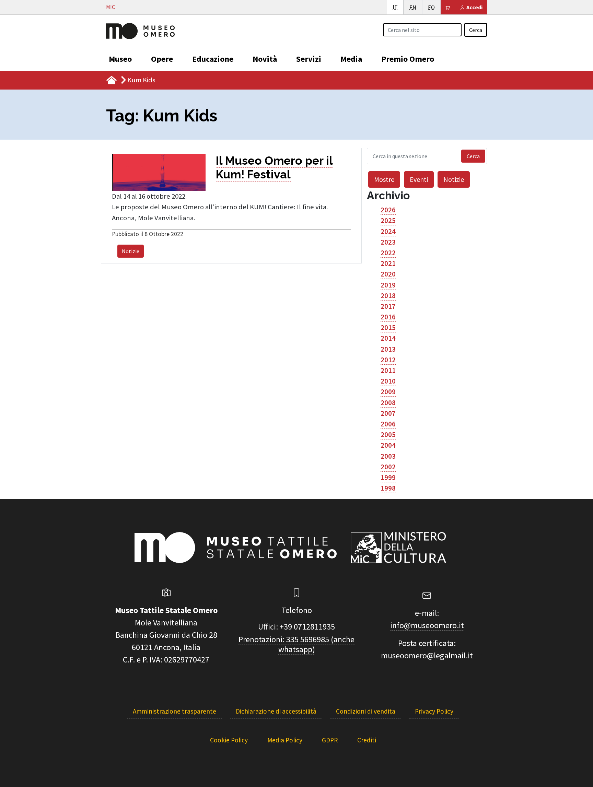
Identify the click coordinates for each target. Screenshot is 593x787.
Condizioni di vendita (365, 711)
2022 (388, 252)
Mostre (384, 179)
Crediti (366, 740)
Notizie (130, 251)
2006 (388, 424)
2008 (388, 402)
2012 (388, 359)
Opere (162, 59)
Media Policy (284, 740)
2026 (388, 209)
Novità (265, 59)
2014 (388, 338)
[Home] (140, 30)
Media (351, 59)
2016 (388, 317)
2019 (388, 285)
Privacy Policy (434, 711)
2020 (388, 274)
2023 (388, 242)
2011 (388, 370)
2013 (388, 349)
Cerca (475, 29)
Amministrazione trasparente (174, 711)
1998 (388, 488)
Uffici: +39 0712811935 (296, 626)
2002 (388, 466)
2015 (388, 327)
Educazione (212, 59)
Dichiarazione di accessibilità (276, 711)
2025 (388, 220)
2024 (388, 231)
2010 (388, 381)
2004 (388, 445)
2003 (388, 456)
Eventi (419, 179)
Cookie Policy (229, 740)
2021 (388, 263)
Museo (120, 59)
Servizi (308, 59)
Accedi (473, 7)
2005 (388, 434)
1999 (388, 477)
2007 (388, 413)
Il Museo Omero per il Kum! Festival (274, 167)
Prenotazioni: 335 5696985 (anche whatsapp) (296, 644)
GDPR (330, 740)
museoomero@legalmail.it (427, 655)
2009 (388, 391)
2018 (388, 295)
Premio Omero (407, 59)
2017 (388, 306)
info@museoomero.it (427, 625)
